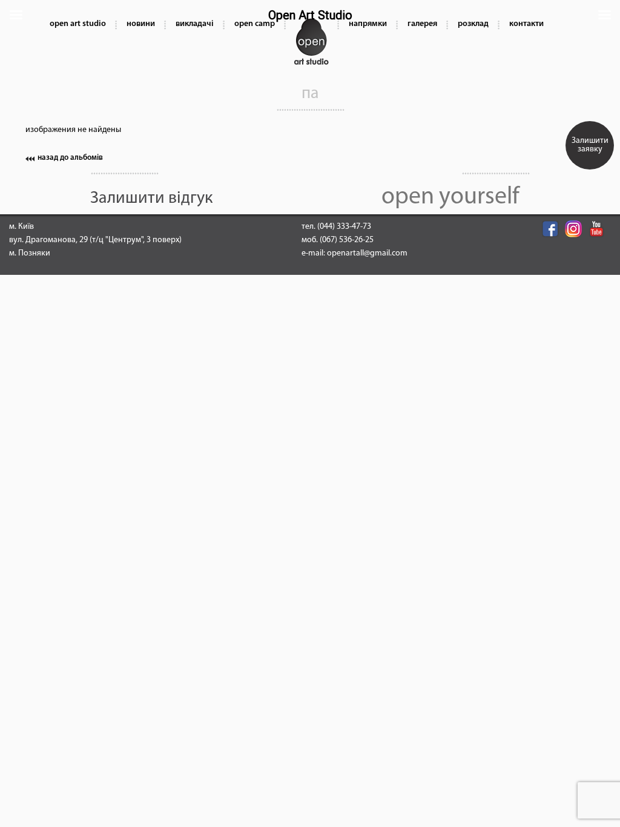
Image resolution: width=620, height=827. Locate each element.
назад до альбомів (70, 158)
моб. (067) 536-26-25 (338, 240)
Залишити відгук (151, 198)
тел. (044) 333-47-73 (336, 226)
